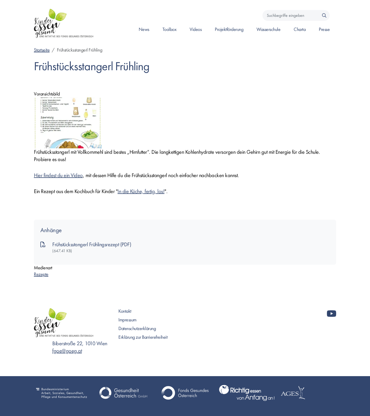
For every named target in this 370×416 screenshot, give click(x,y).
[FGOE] (185, 393)
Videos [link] (196, 29)
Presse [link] (324, 29)
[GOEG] (123, 393)
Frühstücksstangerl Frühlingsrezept (86, 244)
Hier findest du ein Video (58, 175)
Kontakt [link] (124, 311)
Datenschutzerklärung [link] (137, 328)
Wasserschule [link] (268, 29)
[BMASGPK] (61, 393)
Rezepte (41, 274)
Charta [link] (300, 29)
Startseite (42, 50)
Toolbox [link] (170, 29)
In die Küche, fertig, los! (141, 191)
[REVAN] (246, 393)
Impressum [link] (127, 320)
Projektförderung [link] (229, 29)
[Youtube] (331, 314)
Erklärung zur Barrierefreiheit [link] (142, 337)
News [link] (144, 29)
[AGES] (308, 393)
